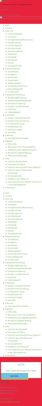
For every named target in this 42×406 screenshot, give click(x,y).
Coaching (12, 109)
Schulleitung (13, 72)
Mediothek (12, 60)
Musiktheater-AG (15, 127)
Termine (8, 28)
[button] (17, 4)
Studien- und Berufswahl (18, 106)
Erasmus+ (9, 135)
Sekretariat (12, 77)
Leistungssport (14, 112)
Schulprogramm (15, 45)
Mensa (10, 63)
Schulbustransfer (15, 176)
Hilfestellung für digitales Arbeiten (22, 150)
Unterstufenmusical (16, 124)
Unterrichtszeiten (15, 34)
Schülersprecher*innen (17, 86)
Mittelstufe (12, 54)
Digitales (8, 141)
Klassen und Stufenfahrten (19, 118)
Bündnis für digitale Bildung (19, 153)
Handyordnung (14, 43)
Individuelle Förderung (15, 95)
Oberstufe (12, 57)
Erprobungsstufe (15, 51)
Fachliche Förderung (16, 103)
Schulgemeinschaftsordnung (20, 40)
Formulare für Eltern (16, 164)
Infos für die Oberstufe (17, 161)
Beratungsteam (14, 83)
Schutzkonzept (14, 48)
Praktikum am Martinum (18, 179)
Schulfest (12, 132)
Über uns (9, 31)
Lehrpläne (12, 37)
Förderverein (13, 92)
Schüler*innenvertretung (18, 121)
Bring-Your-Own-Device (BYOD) (21, 147)
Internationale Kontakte (18, 138)
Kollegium (12, 75)
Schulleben (10, 115)
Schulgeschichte (15, 66)
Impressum (10, 188)
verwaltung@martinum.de (10, 402)
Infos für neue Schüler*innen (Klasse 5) (24, 167)
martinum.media (15, 130)
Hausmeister (13, 80)
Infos (7, 159)
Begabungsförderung (17, 98)
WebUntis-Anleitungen (17, 156)
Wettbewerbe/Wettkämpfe (19, 101)
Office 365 (12, 144)
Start (7, 25)
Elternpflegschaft (15, 89)
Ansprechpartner (12, 69)
